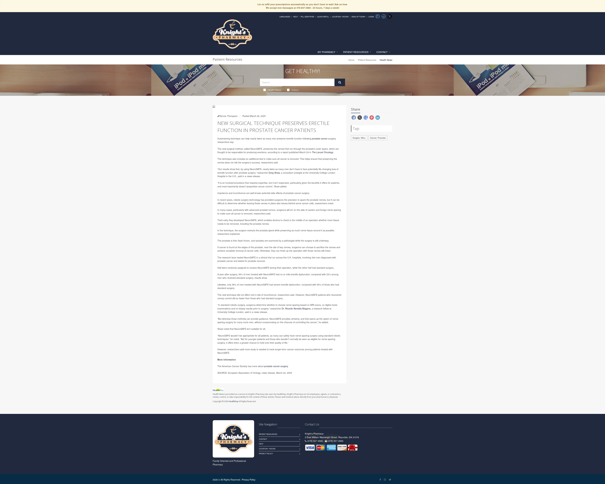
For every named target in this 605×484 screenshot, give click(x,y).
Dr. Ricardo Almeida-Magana (296, 308)
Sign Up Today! (358, 16)
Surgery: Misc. (359, 137)
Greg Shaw (274, 172)
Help (295, 16)
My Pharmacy (326, 52)
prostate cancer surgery (276, 366)
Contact (382, 52)
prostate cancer (320, 138)
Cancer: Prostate (378, 137)
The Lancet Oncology (322, 152)
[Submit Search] (339, 82)
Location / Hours (340, 16)
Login (371, 16)
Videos (295, 89)
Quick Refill (323, 16)
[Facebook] (377, 16)
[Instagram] (383, 16)
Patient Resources (356, 52)
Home (351, 59)
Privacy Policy (266, 453)
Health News (274, 89)
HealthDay (233, 401)
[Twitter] (389, 16)
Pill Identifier (307, 16)
